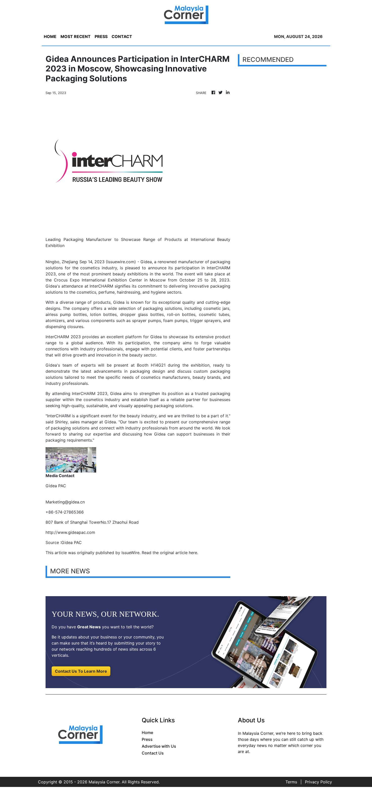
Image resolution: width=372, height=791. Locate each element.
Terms (291, 781)
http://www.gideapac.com (70, 532)
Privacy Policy (318, 781)
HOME (50, 36)
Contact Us (153, 753)
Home (147, 732)
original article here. (179, 552)
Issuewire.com (120, 261)
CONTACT (122, 36)
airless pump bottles (66, 314)
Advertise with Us (159, 746)
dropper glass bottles (142, 314)
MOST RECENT (75, 36)
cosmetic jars (216, 308)
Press (147, 739)
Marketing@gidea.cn (65, 501)
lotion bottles (103, 314)
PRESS (101, 36)
